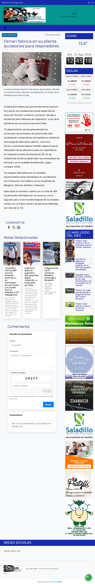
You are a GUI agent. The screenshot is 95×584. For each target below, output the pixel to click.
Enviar (48, 404)
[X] (81, 2)
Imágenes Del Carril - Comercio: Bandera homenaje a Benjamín (51, 274)
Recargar (47, 391)
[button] (72, 2)
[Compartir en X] (14, 227)
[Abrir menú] (5, 28)
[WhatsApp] (76, 2)
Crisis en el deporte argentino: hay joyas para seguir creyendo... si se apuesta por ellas (31, 276)
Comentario (14, 351)
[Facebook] (85, 2)
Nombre (12, 341)
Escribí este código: (18, 373)
